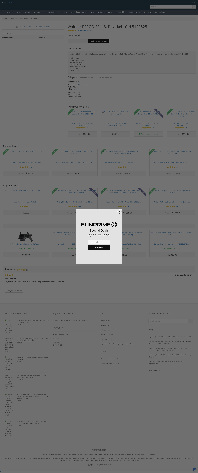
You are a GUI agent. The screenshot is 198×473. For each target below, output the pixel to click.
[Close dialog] (119, 211)
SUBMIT (99, 247)
